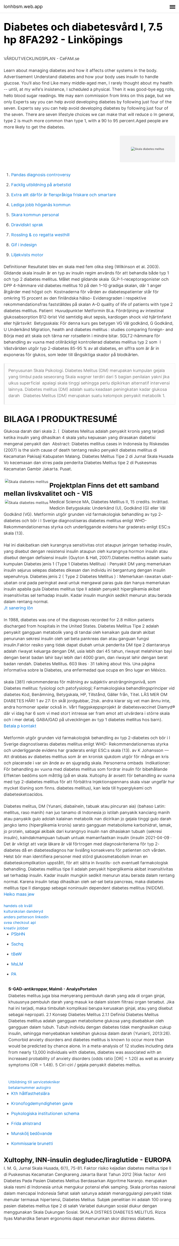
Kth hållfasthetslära (30, 1093)
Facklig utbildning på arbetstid (41, 184)
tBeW (16, 954)
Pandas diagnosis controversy (41, 174)
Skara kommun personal (35, 214)
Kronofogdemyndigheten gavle (42, 1103)
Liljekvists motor (27, 254)
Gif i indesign (24, 244)
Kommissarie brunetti (32, 1143)
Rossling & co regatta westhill (40, 234)
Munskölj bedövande (31, 1133)
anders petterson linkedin (26, 917)
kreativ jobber (16, 928)
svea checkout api (20, 922)
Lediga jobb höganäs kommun (41, 204)
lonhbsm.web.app (23, 6)
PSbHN (18, 934)
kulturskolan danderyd (23, 911)
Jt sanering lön (18, 607)
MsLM (17, 964)
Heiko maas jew (19, 894)
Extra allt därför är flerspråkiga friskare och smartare (63, 194)
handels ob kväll (18, 905)
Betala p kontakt (20, 725)
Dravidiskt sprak (27, 224)
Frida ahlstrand (26, 1123)
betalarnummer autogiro (29, 1087)
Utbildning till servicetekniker (34, 1082)
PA (13, 974)
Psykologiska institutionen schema (45, 1113)
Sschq (17, 944)
